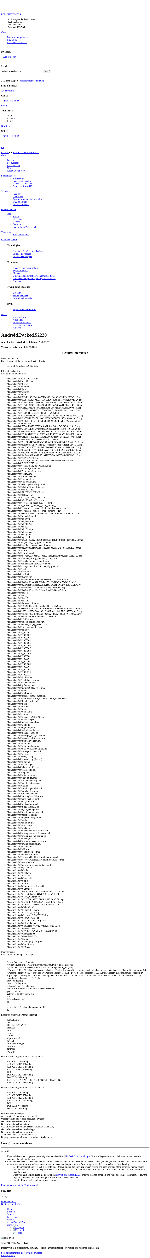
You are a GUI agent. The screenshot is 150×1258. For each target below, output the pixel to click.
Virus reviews (19, 317)
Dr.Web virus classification (25, 268)
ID (38, 152)
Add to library (9, 57)
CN (7, 152)
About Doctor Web (16, 170)
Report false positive (22, 183)
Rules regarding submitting (31, 80)
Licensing (17, 219)
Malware (17, 273)
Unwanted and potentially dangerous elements (34, 278)
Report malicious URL (23, 186)
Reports (16, 221)
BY (35, 152)
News (9, 168)
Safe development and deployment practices (21, 1253)
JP (24, 152)
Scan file (17, 194)
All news (17, 327)
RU (3, 152)
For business (13, 163)
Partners (11, 1219)
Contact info (12, 1225)
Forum (4, 105)
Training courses (20, 295)
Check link (18, 196)
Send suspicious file (22, 181)
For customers (13, 1217)
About (16, 216)
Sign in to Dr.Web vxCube (25, 227)
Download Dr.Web (16, 27)
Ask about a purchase (17, 42)
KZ (27, 152)
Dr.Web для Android (68, 1175)
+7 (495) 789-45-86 (10, 100)
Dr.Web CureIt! (20, 202)
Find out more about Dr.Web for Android (20, 1185)
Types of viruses (20, 270)
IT (21, 152)
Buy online (12, 40)
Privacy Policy (8, 1255)
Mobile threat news (22, 322)
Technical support (16, 22)
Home (10, 1209)
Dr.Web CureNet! (21, 204)
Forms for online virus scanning (27, 199)
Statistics (17, 224)
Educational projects (22, 298)
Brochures (17, 292)
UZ (31, 152)
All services (18, 178)
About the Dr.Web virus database (28, 251)
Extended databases (22, 254)
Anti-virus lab (13, 165)
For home (11, 160)
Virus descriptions (21, 234)
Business (11, 1211)
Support (10, 1214)
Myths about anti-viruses (24, 309)
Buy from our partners (17, 37)
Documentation (15, 24)
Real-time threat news (23, 325)
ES (14, 152)
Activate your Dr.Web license (21, 19)
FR (18, 152)
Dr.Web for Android (78, 1156)
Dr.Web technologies (22, 256)
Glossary (17, 281)
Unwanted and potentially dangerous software (34, 276)
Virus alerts (18, 320)
